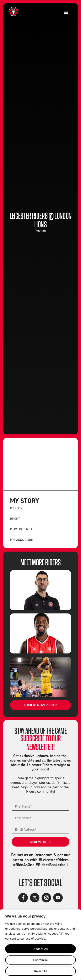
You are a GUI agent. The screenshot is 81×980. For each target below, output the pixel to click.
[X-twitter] (34, 897)
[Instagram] (46, 897)
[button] (65, 12)
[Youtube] (58, 897)
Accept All (40, 949)
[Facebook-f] (23, 897)
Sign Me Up (38, 842)
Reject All (40, 971)
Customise (40, 960)
